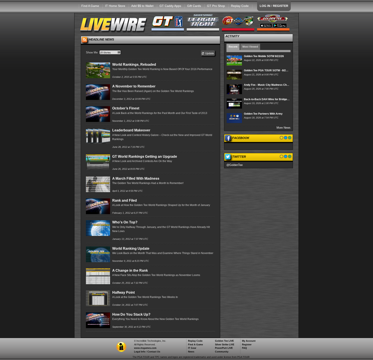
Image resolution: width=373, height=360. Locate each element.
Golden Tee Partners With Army (263, 113)
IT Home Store (115, 6)
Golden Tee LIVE (224, 341)
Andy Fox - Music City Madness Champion (270, 84)
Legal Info (139, 351)
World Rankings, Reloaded (134, 64)
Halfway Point (123, 292)
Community (221, 351)
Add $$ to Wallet (142, 6)
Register (246, 344)
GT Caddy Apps (170, 6)
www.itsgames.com (145, 348)
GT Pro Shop (216, 6)
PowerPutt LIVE (224, 348)
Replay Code (240, 6)
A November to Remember (133, 86)
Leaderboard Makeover (131, 130)
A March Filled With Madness (135, 178)
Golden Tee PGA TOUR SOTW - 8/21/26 (267, 70)
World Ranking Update (130, 248)
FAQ (244, 348)
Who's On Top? (125, 222)
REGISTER (280, 6)
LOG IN (265, 6)
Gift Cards (194, 6)
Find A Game (90, 6)
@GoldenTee (234, 165)
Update (209, 53)
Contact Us (153, 351)
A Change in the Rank (130, 270)
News (191, 351)
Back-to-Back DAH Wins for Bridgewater (269, 99)
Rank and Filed (124, 200)
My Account (249, 341)
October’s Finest (125, 108)
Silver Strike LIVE (224, 344)
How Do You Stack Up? (131, 314)
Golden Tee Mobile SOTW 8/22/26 (264, 56)
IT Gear (192, 348)
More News (284, 127)
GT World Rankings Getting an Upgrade (144, 156)
